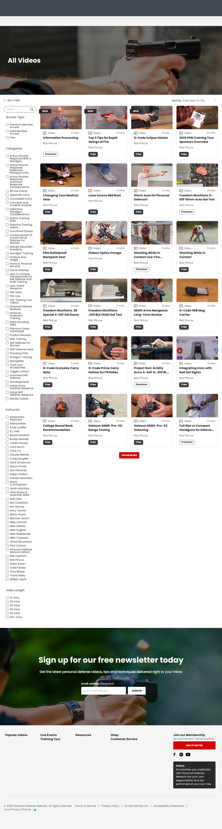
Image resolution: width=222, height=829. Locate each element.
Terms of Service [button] (85, 806)
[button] (32, 109)
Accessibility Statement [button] (169, 806)
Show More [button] (129, 455)
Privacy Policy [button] (110, 806)
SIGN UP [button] (137, 690)
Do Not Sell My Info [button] (136, 806)
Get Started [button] (194, 745)
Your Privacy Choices (17, 809)
